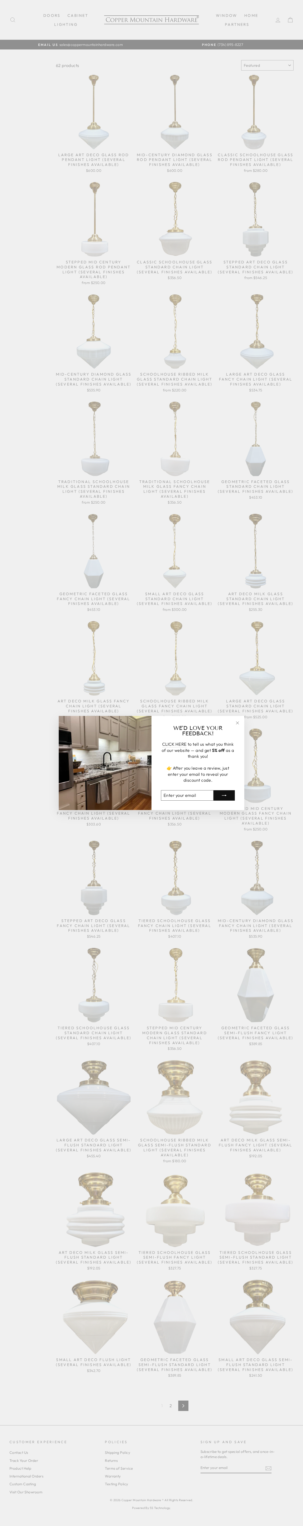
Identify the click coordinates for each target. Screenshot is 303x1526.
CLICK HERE (174, 744)
